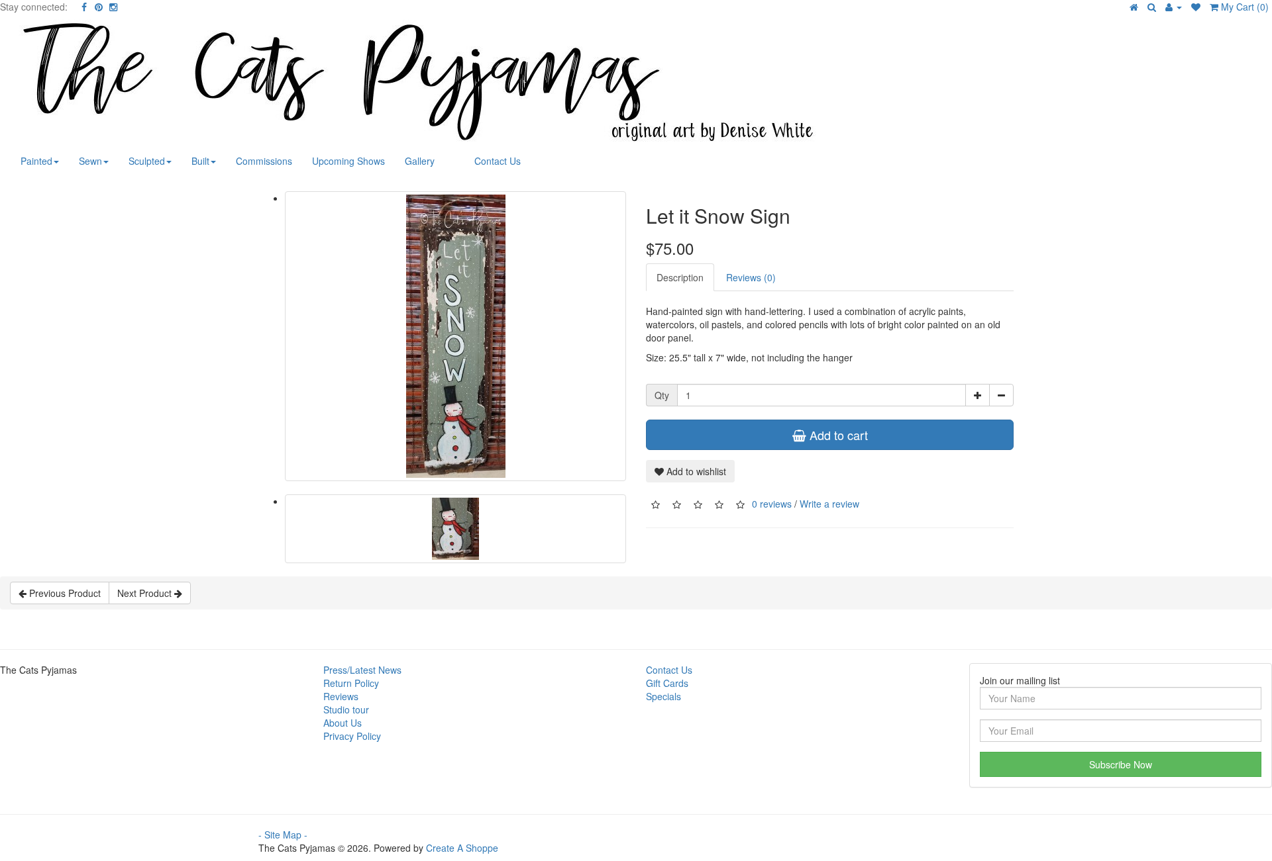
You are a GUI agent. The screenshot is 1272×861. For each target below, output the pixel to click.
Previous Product (63, 593)
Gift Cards (667, 683)
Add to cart (837, 434)
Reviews (340, 696)
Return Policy (351, 683)
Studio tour (346, 709)
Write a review (829, 503)
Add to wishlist (695, 471)
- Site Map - (282, 834)
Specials (663, 696)
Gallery (420, 160)
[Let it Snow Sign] (455, 336)
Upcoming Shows (348, 160)
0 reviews (772, 503)
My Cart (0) (1243, 6)
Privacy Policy (352, 736)
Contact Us (497, 160)
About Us (342, 722)
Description (680, 277)
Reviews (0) (751, 277)
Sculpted (147, 160)
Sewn (90, 160)
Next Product (145, 593)
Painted (36, 160)
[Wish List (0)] (1195, 6)
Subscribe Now (1120, 764)
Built (200, 160)
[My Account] (1173, 6)
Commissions (264, 160)
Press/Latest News (362, 669)
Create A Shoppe (462, 847)
